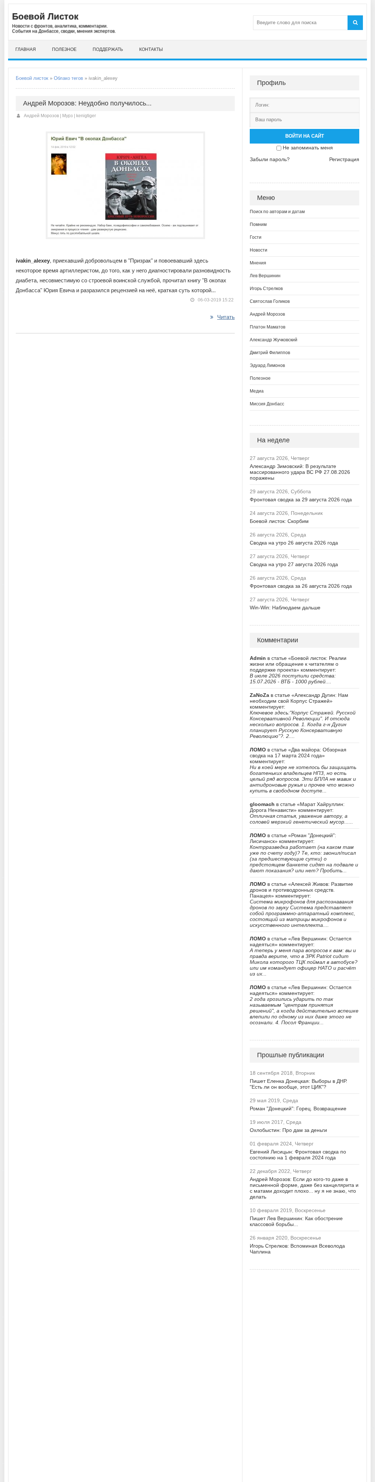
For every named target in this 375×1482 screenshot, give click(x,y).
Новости (258, 250)
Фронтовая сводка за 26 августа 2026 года (301, 586)
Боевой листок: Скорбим (279, 521)
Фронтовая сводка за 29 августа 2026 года (301, 499)
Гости (255, 237)
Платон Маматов (267, 327)
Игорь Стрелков (266, 288)
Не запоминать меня (308, 148)
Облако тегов (68, 78)
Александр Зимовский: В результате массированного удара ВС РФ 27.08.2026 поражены (300, 472)
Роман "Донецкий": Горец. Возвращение (298, 1108)
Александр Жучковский (273, 339)
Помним (258, 224)
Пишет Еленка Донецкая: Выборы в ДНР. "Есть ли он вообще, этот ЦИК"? (298, 1084)
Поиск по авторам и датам (277, 211)
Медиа (257, 391)
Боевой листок (32, 78)
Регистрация (344, 159)
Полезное (64, 49)
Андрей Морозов (267, 314)
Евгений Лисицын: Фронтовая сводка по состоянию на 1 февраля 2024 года (298, 1154)
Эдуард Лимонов (267, 365)
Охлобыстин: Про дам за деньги (288, 1130)
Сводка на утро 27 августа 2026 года (294, 564)
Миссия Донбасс (267, 403)
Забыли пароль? (270, 159)
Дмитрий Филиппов (270, 352)
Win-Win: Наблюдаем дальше (285, 607)
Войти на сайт (304, 136)
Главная (25, 49)
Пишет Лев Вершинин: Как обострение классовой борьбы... (296, 1221)
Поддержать (108, 49)
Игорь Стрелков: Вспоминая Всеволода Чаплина (297, 1249)
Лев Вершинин (265, 275)
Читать (226, 317)
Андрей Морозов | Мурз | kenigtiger (60, 115)
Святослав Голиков (270, 301)
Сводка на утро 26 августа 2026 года (294, 543)
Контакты (151, 49)
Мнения (258, 262)
